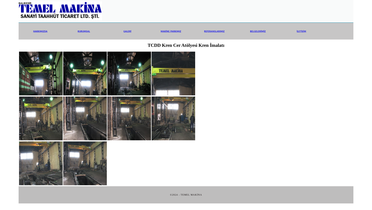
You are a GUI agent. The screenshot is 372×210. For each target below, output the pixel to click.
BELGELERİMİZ (258, 31)
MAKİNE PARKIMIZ (171, 31)
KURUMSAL (84, 31)
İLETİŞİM (301, 31)
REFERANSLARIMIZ (214, 31)
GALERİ (127, 31)
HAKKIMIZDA (40, 31)
